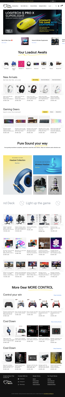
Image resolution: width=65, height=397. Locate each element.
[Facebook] (53, 1)
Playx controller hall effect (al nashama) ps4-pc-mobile (44, 313)
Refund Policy (36, 382)
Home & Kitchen (51, 382)
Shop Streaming (57, 348)
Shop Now (17, 163)
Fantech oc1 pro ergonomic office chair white (55, 228)
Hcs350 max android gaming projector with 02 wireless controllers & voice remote (44, 251)
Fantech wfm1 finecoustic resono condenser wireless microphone (56, 366)
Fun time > (34, 42)
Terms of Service (36, 384)
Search (34, 378)
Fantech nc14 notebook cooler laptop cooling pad (44, 339)
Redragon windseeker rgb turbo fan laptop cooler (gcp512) (56, 339)
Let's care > (4, 42)
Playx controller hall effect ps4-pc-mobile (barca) (32, 312)
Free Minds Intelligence (49, 393)
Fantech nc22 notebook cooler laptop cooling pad (20, 339)
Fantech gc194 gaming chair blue (31, 227)
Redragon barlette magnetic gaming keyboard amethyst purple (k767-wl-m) (8, 129)
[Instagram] (51, 1)
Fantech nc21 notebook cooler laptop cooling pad (32, 339)
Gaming (49, 378)
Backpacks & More (51, 384)
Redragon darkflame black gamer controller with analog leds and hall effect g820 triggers (8, 313)
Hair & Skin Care (51, 380)
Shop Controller (58, 295)
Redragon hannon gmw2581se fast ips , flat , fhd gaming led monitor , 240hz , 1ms (44, 274)
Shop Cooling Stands (56, 321)
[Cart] (61, 6)
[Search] (56, 6)
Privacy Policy (36, 380)
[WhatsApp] (54, 1)
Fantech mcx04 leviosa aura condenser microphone (20, 366)
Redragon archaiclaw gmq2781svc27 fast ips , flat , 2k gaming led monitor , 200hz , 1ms (56, 274)
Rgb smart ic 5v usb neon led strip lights (20, 251)
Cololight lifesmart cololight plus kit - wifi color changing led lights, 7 (56, 251)
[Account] (58, 6)
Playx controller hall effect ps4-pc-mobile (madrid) (20, 312)
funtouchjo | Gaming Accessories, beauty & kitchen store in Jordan (26, 393)
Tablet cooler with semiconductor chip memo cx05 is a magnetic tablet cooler (8, 339)
